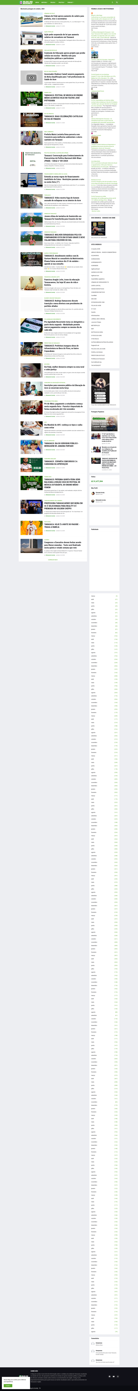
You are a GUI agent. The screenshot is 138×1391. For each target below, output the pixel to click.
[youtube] (113, 1376)
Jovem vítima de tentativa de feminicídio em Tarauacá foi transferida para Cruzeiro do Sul (62, 217)
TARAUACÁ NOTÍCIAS (97, 91)
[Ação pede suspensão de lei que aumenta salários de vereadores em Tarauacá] (32, 38)
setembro (104, 616)
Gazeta (93, 312)
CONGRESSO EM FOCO (98, 292)
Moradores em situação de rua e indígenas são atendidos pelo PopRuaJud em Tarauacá (109, 450)
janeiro (104, 629)
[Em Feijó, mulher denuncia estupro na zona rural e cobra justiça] (32, 370)
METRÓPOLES (95, 325)
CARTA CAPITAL (96, 285)
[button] (112, 2)
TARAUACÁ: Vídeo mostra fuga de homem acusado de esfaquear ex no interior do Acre (62, 199)
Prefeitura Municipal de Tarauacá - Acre (102, 32)
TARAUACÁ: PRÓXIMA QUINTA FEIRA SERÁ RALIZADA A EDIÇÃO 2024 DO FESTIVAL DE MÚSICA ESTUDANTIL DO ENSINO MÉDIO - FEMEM (62, 483)
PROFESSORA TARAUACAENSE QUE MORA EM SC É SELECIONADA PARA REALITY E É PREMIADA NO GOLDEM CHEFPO (63, 506)
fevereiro (104, 632)
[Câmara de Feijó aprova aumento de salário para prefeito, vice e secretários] (32, 20)
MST (92, 329)
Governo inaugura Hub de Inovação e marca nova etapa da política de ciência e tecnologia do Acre (104, 183)
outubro (104, 619)
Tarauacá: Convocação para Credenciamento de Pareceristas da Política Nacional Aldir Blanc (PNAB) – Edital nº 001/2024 (63, 158)
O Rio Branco (95, 339)
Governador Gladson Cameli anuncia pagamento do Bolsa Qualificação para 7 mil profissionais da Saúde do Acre (64, 77)
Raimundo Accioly (101, 500)
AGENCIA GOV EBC (97, 272)
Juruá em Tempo (96, 322)
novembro (104, 622)
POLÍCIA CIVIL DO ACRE (98, 349)
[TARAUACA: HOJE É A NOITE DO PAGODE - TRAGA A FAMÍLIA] (32, 528)
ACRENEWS (94, 265)
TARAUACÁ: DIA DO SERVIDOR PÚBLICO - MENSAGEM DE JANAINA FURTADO (61, 444)
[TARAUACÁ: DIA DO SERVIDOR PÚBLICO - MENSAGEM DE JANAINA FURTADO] (32, 447)
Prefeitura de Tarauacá (98, 359)
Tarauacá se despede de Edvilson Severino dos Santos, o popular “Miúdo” (104, 424)
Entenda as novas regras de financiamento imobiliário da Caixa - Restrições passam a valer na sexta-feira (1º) (64, 179)
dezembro (104, 626)
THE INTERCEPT (96, 365)
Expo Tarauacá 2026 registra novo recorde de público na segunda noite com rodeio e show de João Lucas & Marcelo (103, 35)
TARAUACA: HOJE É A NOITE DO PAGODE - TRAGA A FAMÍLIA (62, 525)
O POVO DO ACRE (96, 335)
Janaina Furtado (96, 135)
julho (104, 609)
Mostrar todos (96, 211)
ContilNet (94, 295)
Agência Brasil (95, 269)
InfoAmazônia (95, 315)
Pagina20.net (95, 345)
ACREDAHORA (95, 259)
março (104, 596)
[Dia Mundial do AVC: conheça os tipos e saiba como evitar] (32, 428)
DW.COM (93, 299)
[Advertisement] (104, 561)
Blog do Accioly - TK (35, 1388)
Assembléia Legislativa (97, 279)
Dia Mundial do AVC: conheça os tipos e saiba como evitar (63, 426)
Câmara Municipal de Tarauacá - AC (101, 119)
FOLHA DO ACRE (96, 305)
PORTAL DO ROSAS (97, 352)
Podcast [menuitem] (70, 2)
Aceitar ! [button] (8, 1385)
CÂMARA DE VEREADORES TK (100, 282)
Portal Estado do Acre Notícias (100, 74)
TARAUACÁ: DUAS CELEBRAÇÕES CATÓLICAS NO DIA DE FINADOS (63, 117)
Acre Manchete (95, 161)
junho (104, 606)
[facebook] (109, 1376)
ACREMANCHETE (96, 262)
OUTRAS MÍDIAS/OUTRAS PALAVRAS (102, 342)
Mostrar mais (99, 494)
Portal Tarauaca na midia (98, 196)
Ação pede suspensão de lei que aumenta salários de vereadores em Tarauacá (61, 35)
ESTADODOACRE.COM (97, 302)
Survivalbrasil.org (96, 362)
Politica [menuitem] (61, 2)
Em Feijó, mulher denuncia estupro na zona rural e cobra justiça (64, 368)
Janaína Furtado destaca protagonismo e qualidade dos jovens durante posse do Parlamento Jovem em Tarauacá (103, 146)
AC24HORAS (95, 255)
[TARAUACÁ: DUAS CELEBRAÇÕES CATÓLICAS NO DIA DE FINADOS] (32, 120)
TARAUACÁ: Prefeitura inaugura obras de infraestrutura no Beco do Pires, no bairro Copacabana (61, 348)
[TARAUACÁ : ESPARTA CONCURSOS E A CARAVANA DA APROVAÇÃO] (32, 465)
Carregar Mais (53, 559)
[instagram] (117, 1376)
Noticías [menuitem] (44, 2)
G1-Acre (93, 309)
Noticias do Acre (96, 179)
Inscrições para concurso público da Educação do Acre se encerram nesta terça (64, 386)
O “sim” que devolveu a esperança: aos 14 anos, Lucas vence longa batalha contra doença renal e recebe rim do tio (109, 437)
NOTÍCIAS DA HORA (97, 332)
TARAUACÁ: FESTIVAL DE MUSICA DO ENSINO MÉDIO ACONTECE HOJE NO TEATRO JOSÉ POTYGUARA (63, 98)
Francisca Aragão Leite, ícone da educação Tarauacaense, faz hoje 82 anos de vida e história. (62, 282)
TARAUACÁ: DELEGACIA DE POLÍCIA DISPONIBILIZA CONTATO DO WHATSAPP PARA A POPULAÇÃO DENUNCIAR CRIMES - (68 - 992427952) (109, 463)
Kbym (93, 50)
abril (104, 599)
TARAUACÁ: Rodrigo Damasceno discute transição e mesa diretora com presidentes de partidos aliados (63, 303)
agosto (104, 612)
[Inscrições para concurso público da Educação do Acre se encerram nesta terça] (32, 389)
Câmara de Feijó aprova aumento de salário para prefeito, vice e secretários (64, 17)
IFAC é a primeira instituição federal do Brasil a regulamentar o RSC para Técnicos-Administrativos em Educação (104, 164)
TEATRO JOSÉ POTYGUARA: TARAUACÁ (103, 59)
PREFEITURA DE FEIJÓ (98, 355)
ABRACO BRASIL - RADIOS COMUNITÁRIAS (103, 252)
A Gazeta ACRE (95, 249)
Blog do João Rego (96, 15)
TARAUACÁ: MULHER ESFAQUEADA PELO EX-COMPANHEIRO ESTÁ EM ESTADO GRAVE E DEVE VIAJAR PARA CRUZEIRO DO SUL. (64, 237)
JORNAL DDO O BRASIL (98, 319)
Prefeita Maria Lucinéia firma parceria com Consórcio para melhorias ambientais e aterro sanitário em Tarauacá (63, 137)
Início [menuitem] (37, 2)
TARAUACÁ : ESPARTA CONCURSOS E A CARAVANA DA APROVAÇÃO (60, 462)
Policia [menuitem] (53, 2)
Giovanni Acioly (100, 492)
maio (104, 602)
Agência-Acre (95, 275)
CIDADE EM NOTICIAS (97, 289)
